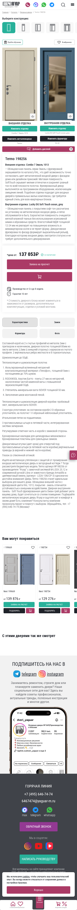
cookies (26, 876)
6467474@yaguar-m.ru (38, 801)
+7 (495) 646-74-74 (38, 794)
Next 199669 (9, 591)
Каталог (14, 12)
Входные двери (26, 12)
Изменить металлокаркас (19, 139)
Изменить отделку (19, 128)
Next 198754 (44, 591)
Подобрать (14, 611)
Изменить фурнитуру (57, 138)
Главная (5, 12)
